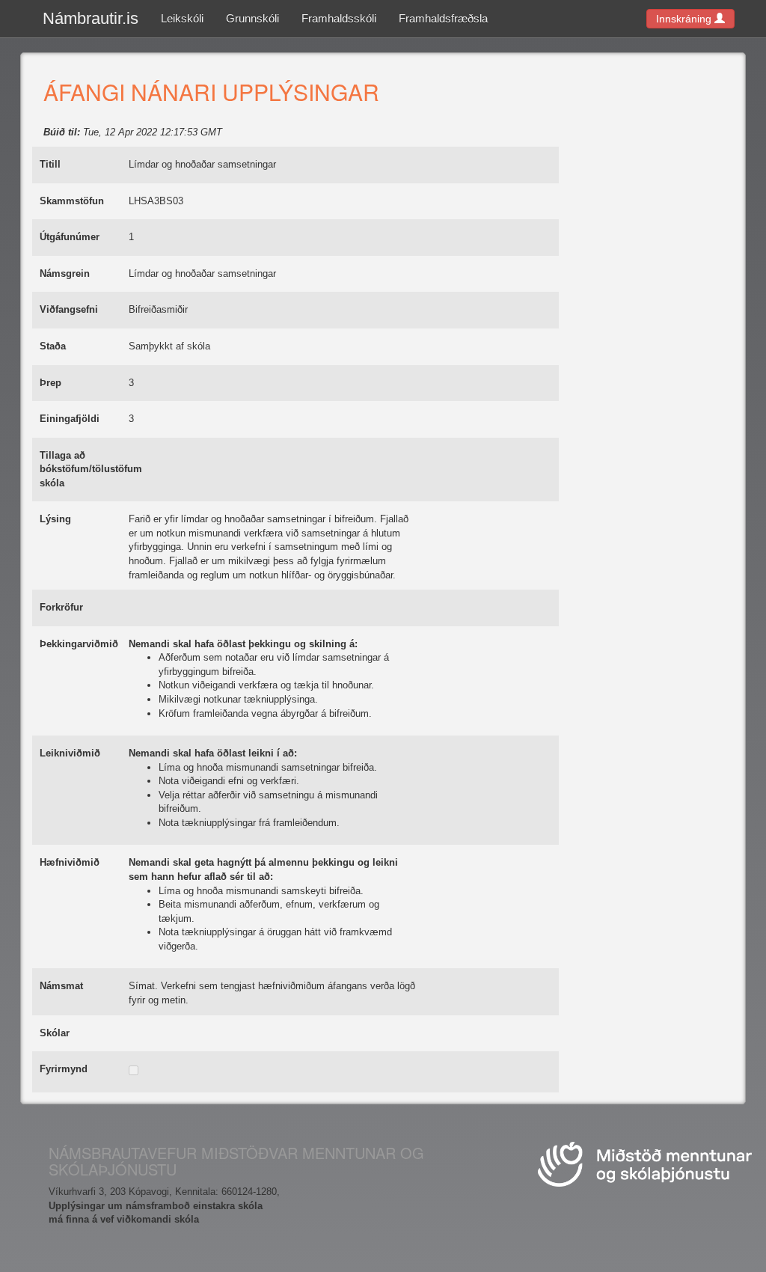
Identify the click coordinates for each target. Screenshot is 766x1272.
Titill (50, 164)
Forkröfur (61, 607)
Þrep (50, 382)
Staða (53, 346)
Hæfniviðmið (69, 862)
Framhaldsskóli (338, 18)
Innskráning (685, 19)
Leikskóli (182, 18)
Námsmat (61, 985)
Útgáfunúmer (69, 236)
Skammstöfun (72, 201)
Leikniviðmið (70, 753)
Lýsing (55, 519)
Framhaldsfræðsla (443, 18)
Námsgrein (65, 273)
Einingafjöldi (69, 418)
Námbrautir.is (90, 18)
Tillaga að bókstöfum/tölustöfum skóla (91, 469)
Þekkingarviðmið (79, 643)
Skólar (55, 1033)
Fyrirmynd (64, 1068)
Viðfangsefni (69, 309)
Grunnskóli (252, 18)
